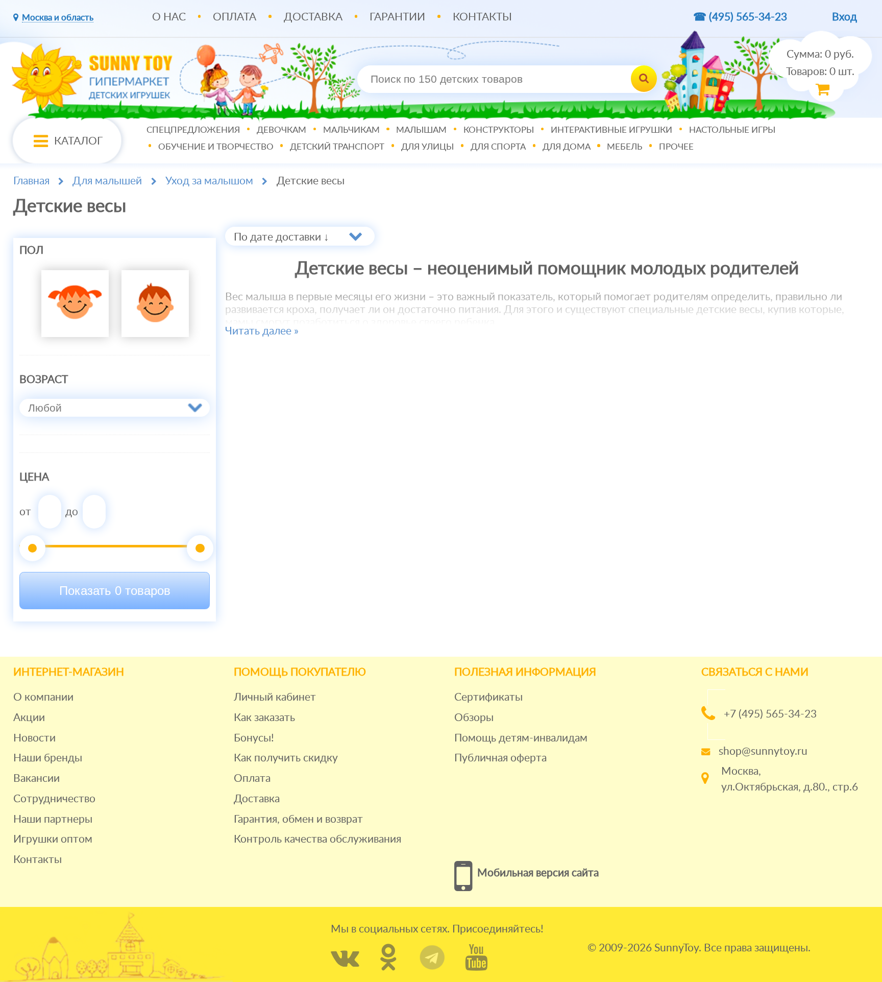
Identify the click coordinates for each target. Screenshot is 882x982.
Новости (34, 738)
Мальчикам (351, 130)
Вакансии (36, 778)
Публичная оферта (500, 758)
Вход (844, 17)
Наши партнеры (52, 819)
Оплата (234, 17)
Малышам (421, 130)
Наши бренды (47, 758)
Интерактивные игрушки (611, 130)
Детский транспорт (337, 146)
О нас (169, 17)
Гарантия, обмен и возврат (298, 819)
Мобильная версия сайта (538, 873)
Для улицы (427, 146)
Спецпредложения (193, 130)
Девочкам (281, 130)
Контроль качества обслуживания (317, 839)
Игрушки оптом (52, 839)
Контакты (482, 17)
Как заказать (264, 717)
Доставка (313, 17)
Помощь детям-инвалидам (520, 738)
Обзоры (474, 717)
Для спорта (498, 146)
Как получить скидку (286, 758)
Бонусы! (254, 738)
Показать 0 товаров (114, 590)
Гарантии (397, 17)
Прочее (676, 146)
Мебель (624, 146)
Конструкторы (498, 130)
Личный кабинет (275, 697)
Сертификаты (488, 697)
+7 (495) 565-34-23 (770, 714)
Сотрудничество (54, 799)
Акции (29, 717)
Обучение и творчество (216, 146)
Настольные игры (732, 130)
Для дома (567, 146)
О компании (43, 697)
